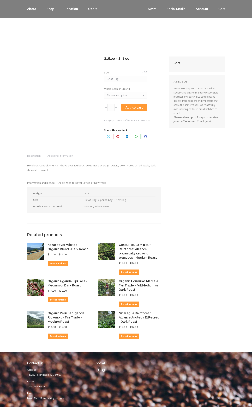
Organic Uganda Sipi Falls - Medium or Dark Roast (67, 283)
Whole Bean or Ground (117, 88)
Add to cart (134, 107)
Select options (58, 263)
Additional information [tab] (60, 155)
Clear (144, 71)
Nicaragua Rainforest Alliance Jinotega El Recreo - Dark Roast (139, 317)
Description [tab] (34, 155)
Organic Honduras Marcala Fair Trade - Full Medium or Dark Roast (138, 285)
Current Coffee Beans (126, 120)
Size (106, 72)
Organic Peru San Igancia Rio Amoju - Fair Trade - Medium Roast (66, 317)
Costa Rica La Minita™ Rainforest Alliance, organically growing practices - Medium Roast (138, 251)
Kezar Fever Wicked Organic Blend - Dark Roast (68, 247)
